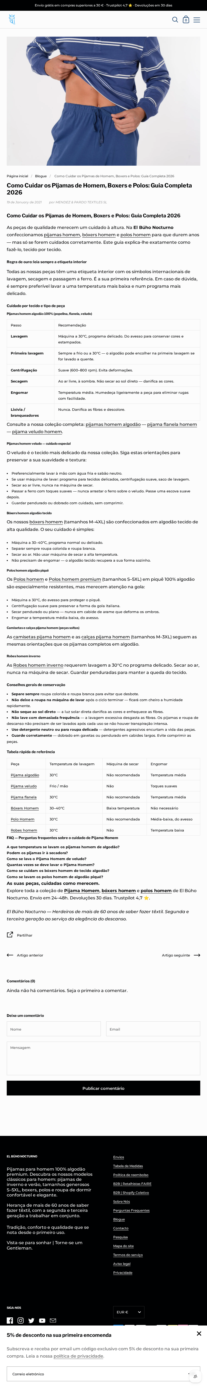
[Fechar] (199, 1334)
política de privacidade (78, 1356)
